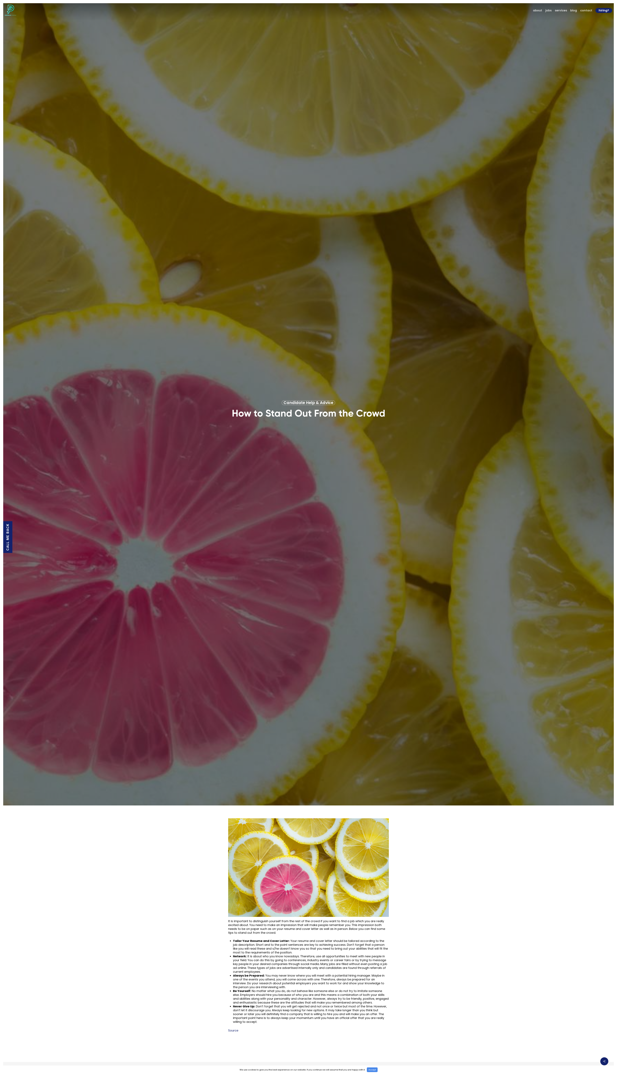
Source (233, 1030)
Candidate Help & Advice (308, 402)
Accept (372, 1069)
